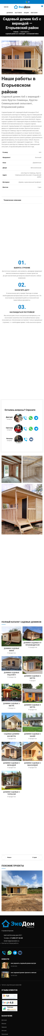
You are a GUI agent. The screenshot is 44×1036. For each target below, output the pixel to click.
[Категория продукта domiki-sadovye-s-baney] (32, 727)
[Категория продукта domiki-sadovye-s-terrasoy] (11, 785)
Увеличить (40, 872)
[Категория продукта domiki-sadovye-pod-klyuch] (11, 667)
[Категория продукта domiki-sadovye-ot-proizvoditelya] (32, 638)
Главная (15, 32)
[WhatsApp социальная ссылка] (15, 2)
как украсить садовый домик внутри (23, 963)
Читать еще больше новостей (11, 985)
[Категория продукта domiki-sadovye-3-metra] (11, 697)
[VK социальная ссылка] (18, 2)
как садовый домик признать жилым (23, 972)
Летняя (4, 1030)
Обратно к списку (22, 857)
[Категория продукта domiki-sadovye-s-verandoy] (11, 756)
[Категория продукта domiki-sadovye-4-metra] (32, 698)
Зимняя (4, 1027)
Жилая (4, 1023)
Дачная (4, 1020)
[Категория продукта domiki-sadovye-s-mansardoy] (32, 756)
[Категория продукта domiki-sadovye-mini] (11, 640)
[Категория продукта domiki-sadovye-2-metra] (32, 669)
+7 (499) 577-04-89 (16, 938)
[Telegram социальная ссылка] (21, 2)
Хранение (5, 1034)
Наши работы (24, 32)
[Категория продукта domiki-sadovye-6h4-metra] (11, 727)
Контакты (5, 943)
